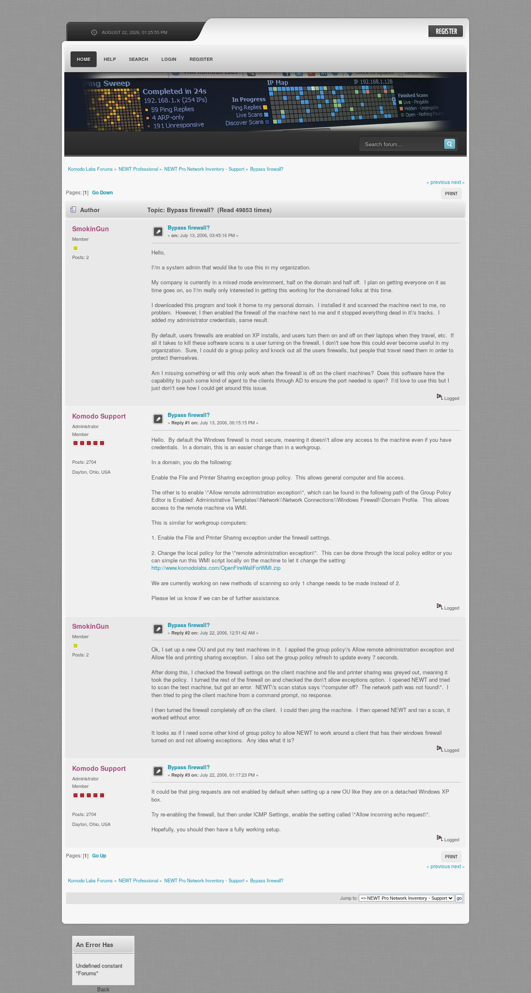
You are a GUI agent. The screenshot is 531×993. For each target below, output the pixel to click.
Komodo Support (99, 416)
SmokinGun (90, 228)
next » (458, 182)
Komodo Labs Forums (145, 103)
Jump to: (349, 897)
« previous (438, 182)
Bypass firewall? (189, 227)
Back (103, 989)
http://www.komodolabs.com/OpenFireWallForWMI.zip (215, 568)
